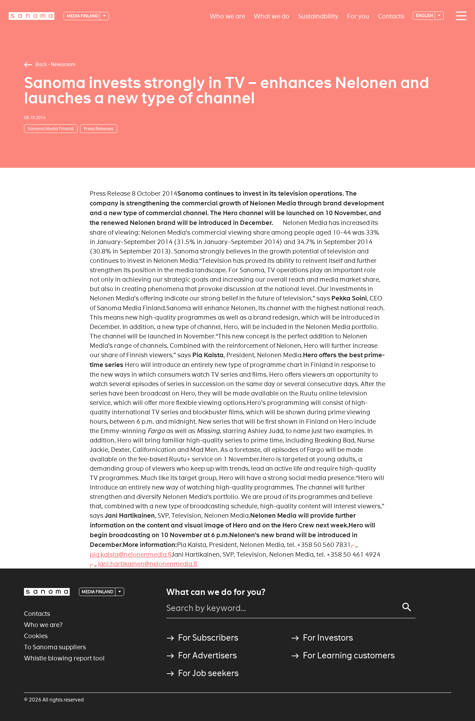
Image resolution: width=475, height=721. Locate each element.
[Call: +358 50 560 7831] (353, 545)
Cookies (36, 636)
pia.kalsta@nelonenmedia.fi (130, 554)
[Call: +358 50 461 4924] (92, 564)
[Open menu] (459, 16)
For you (358, 16)
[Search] (407, 607)
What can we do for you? (215, 592)
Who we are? (43, 625)
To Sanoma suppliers (55, 647)
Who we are (227, 16)
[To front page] (32, 16)
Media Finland (83, 15)
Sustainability (318, 16)
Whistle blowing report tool (64, 658)
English (425, 15)
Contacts (391, 16)
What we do (271, 16)
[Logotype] (47, 592)
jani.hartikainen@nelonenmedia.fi (147, 564)
